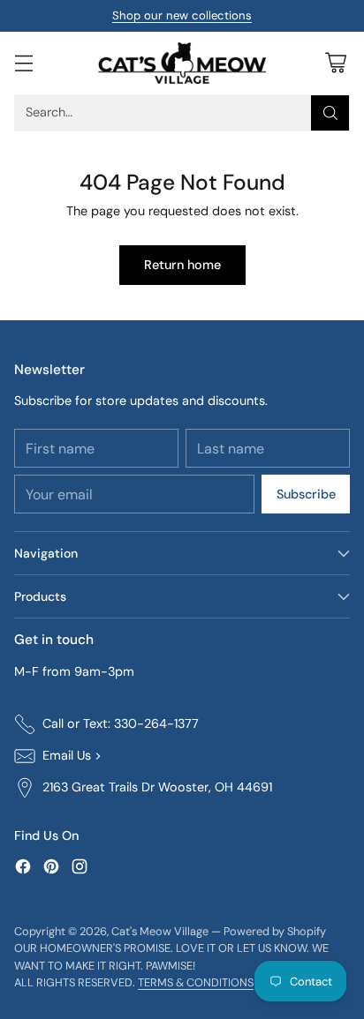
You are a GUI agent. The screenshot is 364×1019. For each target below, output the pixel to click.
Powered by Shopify (275, 931)
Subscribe (306, 494)
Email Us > (72, 755)
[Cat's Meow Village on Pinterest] (51, 869)
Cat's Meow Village (160, 931)
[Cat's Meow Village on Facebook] (23, 869)
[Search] (330, 112)
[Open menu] (23, 63)
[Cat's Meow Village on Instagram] (79, 869)
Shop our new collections (182, 15)
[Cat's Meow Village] (182, 63)
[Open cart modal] (335, 63)
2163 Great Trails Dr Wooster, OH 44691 (157, 787)
